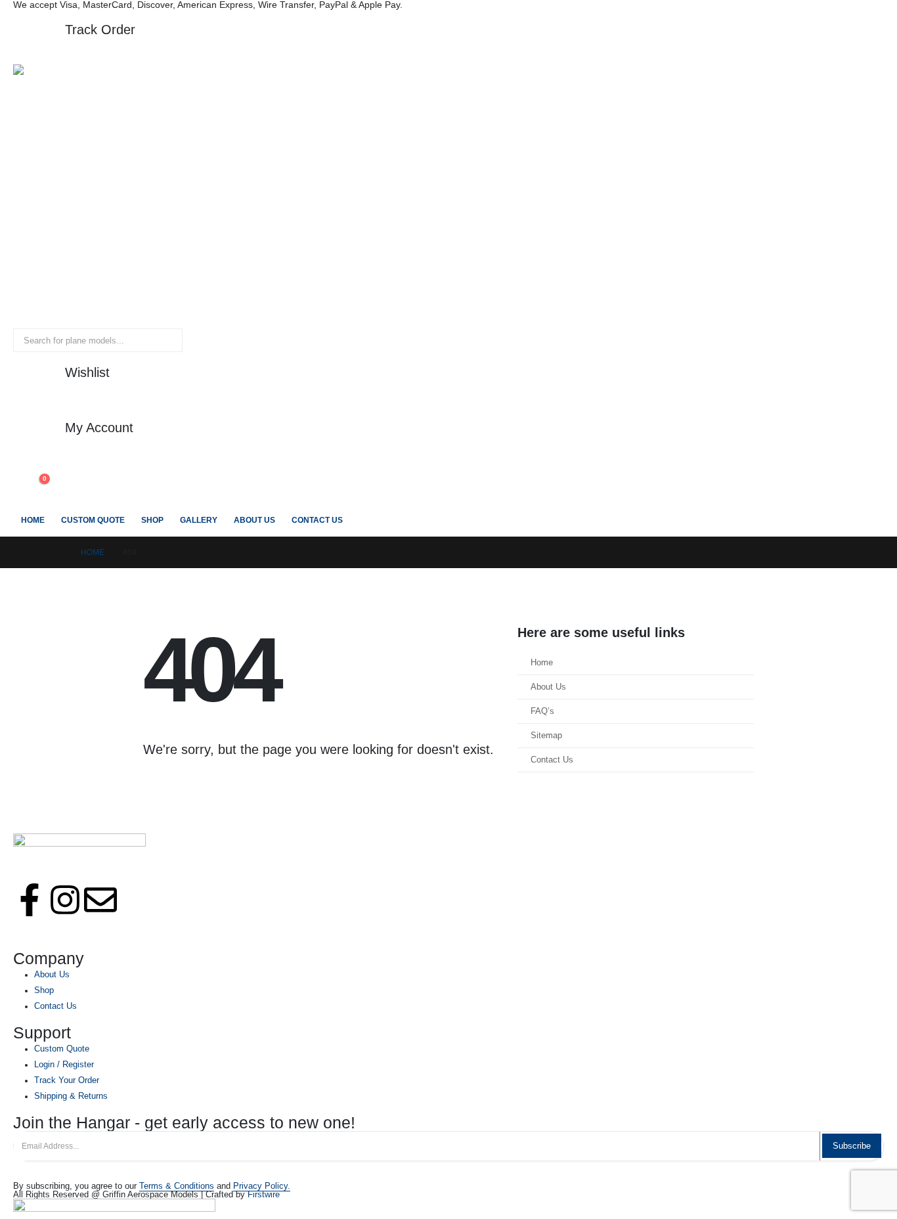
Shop (152, 520)
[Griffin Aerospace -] (366, 196)
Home (33, 520)
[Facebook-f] (29, 899)
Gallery (198, 520)
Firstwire (264, 1194)
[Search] (163, 340)
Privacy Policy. (261, 1186)
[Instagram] (65, 899)
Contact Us (317, 520)
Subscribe (852, 1146)
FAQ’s (542, 711)
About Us (254, 520)
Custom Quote (93, 520)
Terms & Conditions (176, 1186)
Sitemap (546, 735)
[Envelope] (100, 899)
